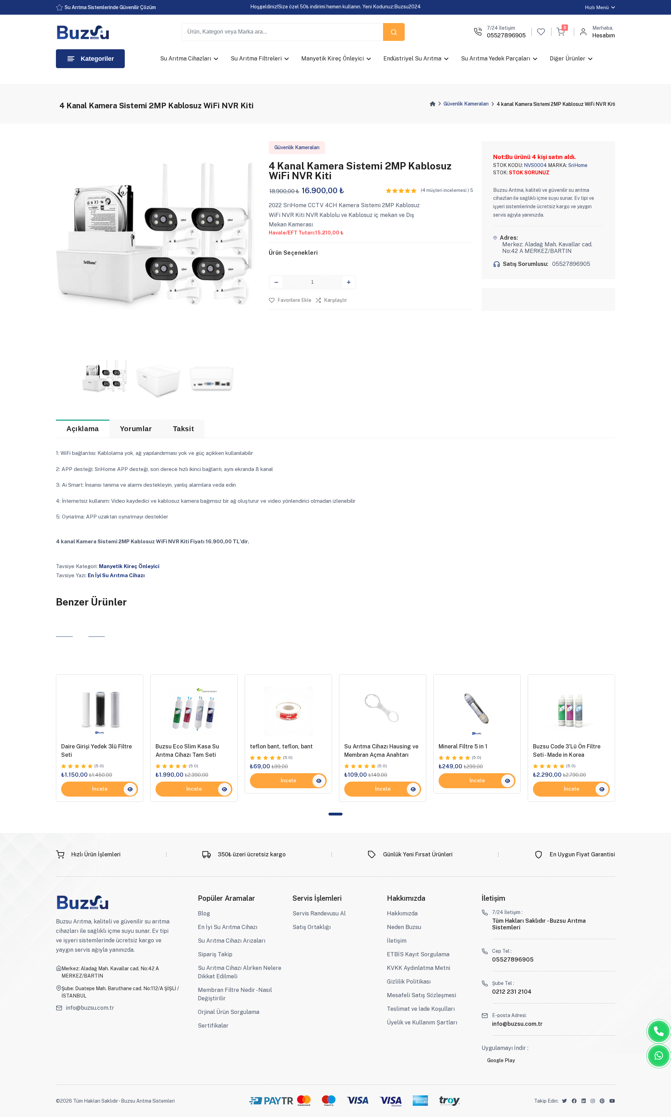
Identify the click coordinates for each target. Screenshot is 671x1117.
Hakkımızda (402, 913)
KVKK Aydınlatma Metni (418, 968)
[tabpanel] (99, 738)
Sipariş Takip (215, 954)
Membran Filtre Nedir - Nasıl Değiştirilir (235, 994)
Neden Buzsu (404, 927)
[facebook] (574, 1101)
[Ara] (394, 32)
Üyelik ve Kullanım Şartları (422, 1022)
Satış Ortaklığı (312, 927)
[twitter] (564, 1101)
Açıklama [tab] (82, 429)
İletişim (396, 940)
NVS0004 (535, 165)
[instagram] (593, 1101)
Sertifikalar (213, 1025)
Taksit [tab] (183, 429)
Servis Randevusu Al (319, 913)
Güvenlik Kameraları (466, 104)
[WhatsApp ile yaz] (659, 1056)
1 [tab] (335, 814)
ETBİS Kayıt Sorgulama (418, 954)
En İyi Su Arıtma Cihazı (116, 575)
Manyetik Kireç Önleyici (129, 566)
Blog (204, 913)
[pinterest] (602, 1101)
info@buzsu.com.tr (90, 1008)
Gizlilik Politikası (409, 981)
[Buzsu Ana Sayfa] (84, 32)
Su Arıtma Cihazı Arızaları (231, 940)
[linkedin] (584, 1101)
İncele (100, 789)
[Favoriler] (541, 32)
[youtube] (612, 1101)
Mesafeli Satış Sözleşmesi (421, 995)
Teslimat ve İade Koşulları (421, 1009)
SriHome (577, 165)
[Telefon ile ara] (659, 1031)
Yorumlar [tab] (136, 429)
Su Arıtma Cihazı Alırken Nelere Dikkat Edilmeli (239, 972)
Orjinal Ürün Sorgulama (228, 1012)
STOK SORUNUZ (529, 172)
